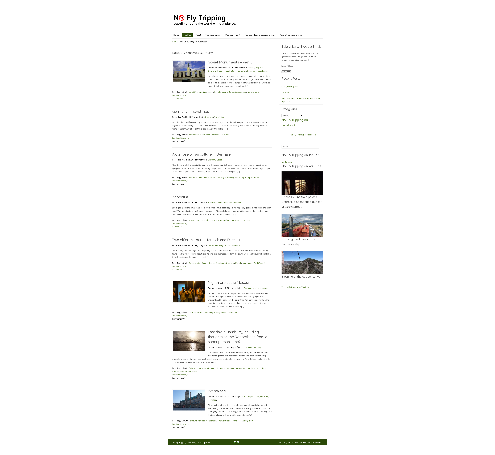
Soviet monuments (222, 92)
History (220, 71)
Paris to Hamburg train (243, 420)
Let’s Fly (285, 92)
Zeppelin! (180, 197)
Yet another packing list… (290, 35)
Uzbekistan (262, 71)
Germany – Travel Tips (190, 111)
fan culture (202, 177)
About (198, 35)
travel (194, 371)
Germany (212, 71)
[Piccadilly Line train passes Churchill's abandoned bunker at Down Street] (302, 183)
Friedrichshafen (203, 220)
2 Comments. (178, 98)
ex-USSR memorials (197, 92)
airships (192, 220)
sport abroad (254, 177)
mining (217, 312)
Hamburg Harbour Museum (238, 368)
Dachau (211, 245)
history (210, 92)
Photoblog (252, 71)
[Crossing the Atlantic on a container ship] (302, 225)
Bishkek (251, 67)
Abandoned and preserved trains (260, 35)
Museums (237, 202)
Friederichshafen (215, 202)
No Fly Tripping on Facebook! (303, 134)
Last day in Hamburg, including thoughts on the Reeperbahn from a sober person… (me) (237, 337)
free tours (220, 263)
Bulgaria (259, 67)
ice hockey (229, 177)
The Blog (187, 35)
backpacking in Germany (199, 134)
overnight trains (224, 420)
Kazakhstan (230, 71)
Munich (227, 245)
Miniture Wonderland (207, 420)
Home (176, 35)
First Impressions (251, 396)
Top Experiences (212, 35)
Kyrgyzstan (241, 71)
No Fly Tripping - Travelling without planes (191, 442)
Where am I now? (232, 35)
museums (236, 220)
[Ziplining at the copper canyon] (302, 262)
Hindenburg (225, 220)
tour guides (247, 263)
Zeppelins (245, 220)
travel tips (224, 134)
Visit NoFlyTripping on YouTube (295, 287)
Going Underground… (291, 86)
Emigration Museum (197, 368)
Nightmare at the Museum (230, 282)
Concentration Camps (198, 263)
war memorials (254, 92)
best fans (193, 177)
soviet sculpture (239, 92)
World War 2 (259, 263)
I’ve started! (217, 391)
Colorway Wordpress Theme (292, 442)
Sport (219, 159)
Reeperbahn (185, 371)
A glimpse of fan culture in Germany (202, 154)
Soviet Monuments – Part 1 (230, 62)
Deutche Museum (196, 312)
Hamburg (257, 347)
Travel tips (219, 117)
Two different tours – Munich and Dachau (206, 240)
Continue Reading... (180, 95)
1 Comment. (177, 226)
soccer (238, 177)
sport (244, 177)
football (211, 177)
